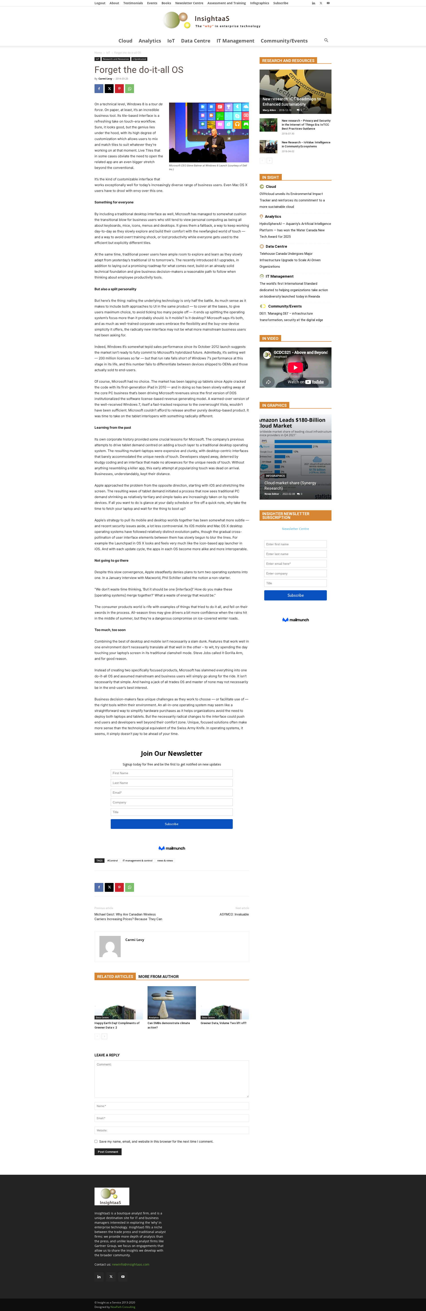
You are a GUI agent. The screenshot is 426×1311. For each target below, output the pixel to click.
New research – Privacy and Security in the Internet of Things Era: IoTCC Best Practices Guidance (306, 124)
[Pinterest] (119, 88)
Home (98, 53)
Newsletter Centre (189, 3)
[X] (321, 3)
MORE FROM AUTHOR (158, 976)
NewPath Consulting (122, 1307)
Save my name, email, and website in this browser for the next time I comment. (156, 1141)
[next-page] (104, 1036)
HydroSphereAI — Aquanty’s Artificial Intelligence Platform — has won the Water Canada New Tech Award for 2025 (295, 230)
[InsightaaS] (213, 21)
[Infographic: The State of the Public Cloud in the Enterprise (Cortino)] (295, 457)
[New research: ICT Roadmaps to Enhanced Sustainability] (295, 92)
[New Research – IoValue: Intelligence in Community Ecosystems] (268, 146)
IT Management (235, 40)
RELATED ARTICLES (115, 976)
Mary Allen (269, 110)
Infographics (259, 3)
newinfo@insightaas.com (130, 1264)
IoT (171, 40)
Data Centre (195, 40)
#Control (112, 860)
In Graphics (274, 405)
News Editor (271, 493)
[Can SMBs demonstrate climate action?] (172, 1002)
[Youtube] (328, 3)
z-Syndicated (139, 58)
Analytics (150, 40)
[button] (326, 41)
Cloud (125, 40)
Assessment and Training (226, 3)
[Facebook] (99, 88)
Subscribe (280, 3)
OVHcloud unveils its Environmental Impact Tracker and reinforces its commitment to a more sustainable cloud (292, 200)
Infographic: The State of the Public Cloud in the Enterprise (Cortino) (290, 483)
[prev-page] (97, 1036)
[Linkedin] (313, 3)
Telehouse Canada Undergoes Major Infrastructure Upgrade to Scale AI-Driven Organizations (290, 260)
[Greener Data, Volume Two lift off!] (225, 1002)
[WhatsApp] (129, 88)
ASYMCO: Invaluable (234, 914)
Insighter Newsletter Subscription (285, 515)
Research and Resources (116, 58)
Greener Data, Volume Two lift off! (224, 1023)
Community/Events (284, 40)
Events (152, 3)
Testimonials (133, 3)
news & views (165, 860)
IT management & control (137, 860)
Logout (100, 3)
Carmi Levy (105, 78)
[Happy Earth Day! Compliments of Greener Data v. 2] (119, 1002)
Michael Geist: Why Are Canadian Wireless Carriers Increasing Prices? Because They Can (128, 916)
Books (166, 3)
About (114, 3)
